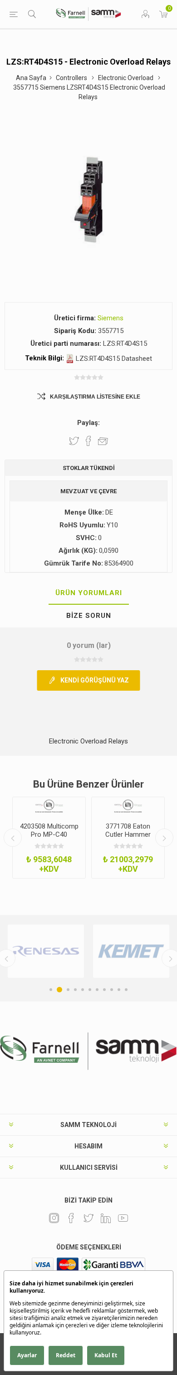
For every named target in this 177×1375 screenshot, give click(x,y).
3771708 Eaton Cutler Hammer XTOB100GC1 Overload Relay (128, 838)
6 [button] (89, 989)
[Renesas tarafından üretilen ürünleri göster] (45, 951)
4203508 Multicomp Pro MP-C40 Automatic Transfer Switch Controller (49, 838)
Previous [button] (13, 838)
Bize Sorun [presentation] (88, 616)
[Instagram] (54, 1218)
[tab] (88, 593)
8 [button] (104, 989)
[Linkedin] (105, 1218)
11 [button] (126, 989)
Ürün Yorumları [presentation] (88, 593)
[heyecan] (88, 1218)
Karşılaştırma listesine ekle (95, 397)
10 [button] (119, 989)
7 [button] (97, 989)
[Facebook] (71, 1218)
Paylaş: (88, 423)
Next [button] (164, 838)
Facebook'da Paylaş (88, 441)
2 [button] (59, 989)
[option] (49, 838)
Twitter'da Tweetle (74, 441)
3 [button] (68, 989)
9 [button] (111, 989)
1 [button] (50, 989)
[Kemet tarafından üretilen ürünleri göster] (131, 951)
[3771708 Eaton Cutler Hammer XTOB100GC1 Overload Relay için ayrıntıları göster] (128, 806)
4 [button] (75, 989)
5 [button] (82, 989)
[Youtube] (123, 1218)
